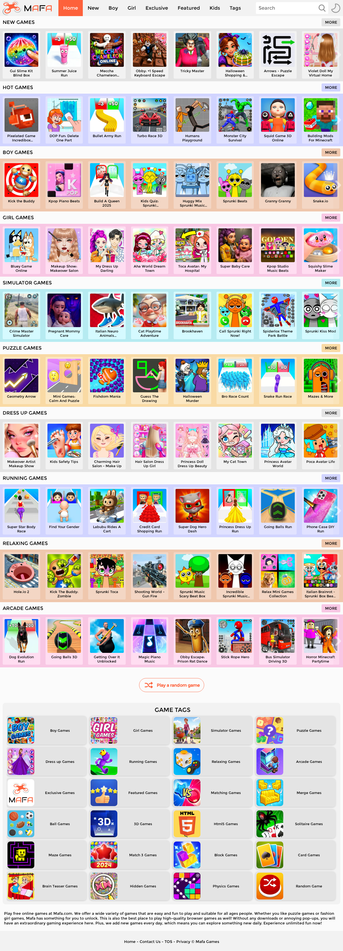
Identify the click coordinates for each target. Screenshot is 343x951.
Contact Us (150, 941)
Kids (215, 8)
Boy (113, 8)
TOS (168, 941)
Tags (235, 8)
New (93, 8)
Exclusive (157, 8)
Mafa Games (207, 941)
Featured (189, 8)
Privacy (183, 941)
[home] (30, 8)
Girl (132, 8)
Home (70, 8)
